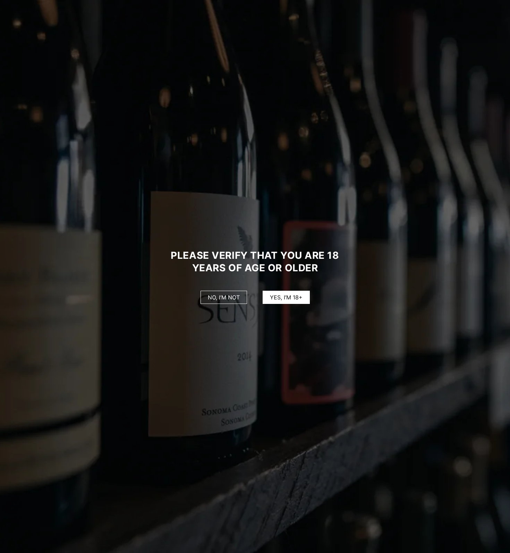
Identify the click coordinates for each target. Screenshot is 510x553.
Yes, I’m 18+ (286, 297)
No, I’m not (224, 297)
